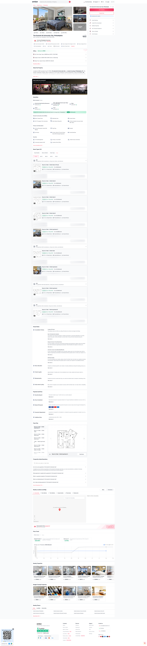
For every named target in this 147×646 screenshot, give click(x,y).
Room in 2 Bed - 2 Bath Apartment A (39, 427)
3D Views (50, 32)
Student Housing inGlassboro (78, 613)
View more (51, 396)
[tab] (36, 493)
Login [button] (108, 1)
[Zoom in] (34, 516)
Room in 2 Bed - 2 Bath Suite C (39, 453)
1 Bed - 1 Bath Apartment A (39, 442)
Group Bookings (66, 631)
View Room (81, 454)
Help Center (91, 625)
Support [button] (96, 1)
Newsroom (78, 627)
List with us (65, 633)
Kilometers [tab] (110, 489)
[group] (67, 438)
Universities (65, 638)
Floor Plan (65, 32)
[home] (35, 2)
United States (39, 5)
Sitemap (90, 633)
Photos (36, 32)
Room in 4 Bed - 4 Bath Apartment (39, 435)
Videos (43, 32)
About (64, 625)
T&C (90, 629)
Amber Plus (78, 629)
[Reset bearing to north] (34, 519)
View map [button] (49, 41)
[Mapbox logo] (36, 521)
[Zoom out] (34, 518)
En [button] (103, 1)
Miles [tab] (103, 489)
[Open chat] (145, 644)
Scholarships (78, 635)
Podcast (77, 625)
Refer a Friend (65, 629)
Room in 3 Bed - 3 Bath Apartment (39, 438)
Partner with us (66, 635)
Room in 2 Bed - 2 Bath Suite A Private (39, 449)
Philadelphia (45, 5)
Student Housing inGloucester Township (60, 613)
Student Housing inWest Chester (99, 613)
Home (34, 5)
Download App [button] (88, 1)
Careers (64, 640)
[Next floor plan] (84, 438)
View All (72, 46)
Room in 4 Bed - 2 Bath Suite (39, 431)
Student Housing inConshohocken (38, 613)
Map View (57, 32)
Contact (90, 627)
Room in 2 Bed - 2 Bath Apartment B (39, 446)
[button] (13, 629)
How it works (65, 627)
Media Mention (78, 631)
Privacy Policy (91, 631)
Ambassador (78, 633)
